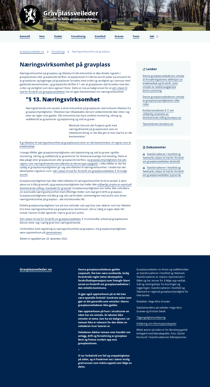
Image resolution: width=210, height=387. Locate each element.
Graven (119, 36)
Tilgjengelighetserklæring (151, 317)
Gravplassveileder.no (32, 51)
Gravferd (100, 36)
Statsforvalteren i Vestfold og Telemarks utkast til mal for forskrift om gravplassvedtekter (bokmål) (163, 157)
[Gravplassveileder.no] (105, 15)
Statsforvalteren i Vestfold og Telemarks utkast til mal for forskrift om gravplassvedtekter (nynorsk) (163, 171)
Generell (25, 36)
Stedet (58, 36)
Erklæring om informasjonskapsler (156, 323)
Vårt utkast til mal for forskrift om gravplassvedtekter (50, 219)
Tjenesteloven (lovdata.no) (158, 124)
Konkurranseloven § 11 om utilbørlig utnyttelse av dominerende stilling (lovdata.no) (162, 114)
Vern (42, 36)
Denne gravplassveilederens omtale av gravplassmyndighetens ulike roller (163, 100)
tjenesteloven (54, 232)
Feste (136, 36)
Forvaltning (78, 36)
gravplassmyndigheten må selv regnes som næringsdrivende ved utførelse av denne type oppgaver (73, 161)
